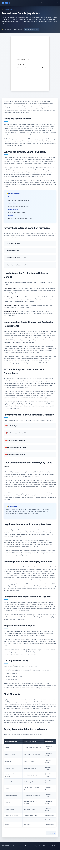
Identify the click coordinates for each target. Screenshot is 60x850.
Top (26, 845)
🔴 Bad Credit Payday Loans (13, 426)
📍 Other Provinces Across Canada (15, 265)
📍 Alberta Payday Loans (12, 250)
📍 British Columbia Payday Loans (15, 258)
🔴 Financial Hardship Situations (15, 440)
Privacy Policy (33, 845)
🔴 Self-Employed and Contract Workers (17, 433)
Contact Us (55, 845)
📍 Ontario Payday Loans (12, 243)
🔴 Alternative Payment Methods (15, 454)
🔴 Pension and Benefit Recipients (15, 447)
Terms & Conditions (44, 845)
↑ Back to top (51, 833)
